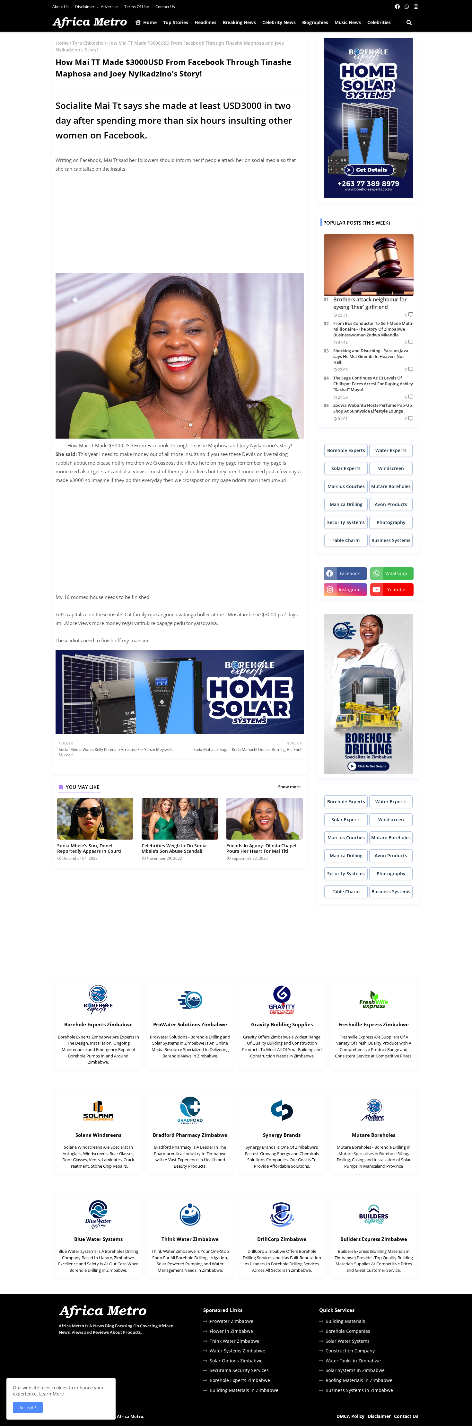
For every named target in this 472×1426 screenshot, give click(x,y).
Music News (348, 22)
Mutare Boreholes (391, 486)
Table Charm (346, 540)
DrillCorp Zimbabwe (281, 1239)
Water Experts (390, 450)
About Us (61, 6)
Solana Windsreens (98, 1135)
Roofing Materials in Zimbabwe (359, 1380)
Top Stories (175, 22)
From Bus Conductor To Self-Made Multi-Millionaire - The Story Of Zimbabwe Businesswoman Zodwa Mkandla (373, 329)
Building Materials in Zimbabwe (244, 1390)
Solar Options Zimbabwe (236, 1361)
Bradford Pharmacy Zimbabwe (190, 1135)
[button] (409, 22)
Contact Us (165, 6)
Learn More (51, 1394)
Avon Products (391, 504)
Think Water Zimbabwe (190, 1239)
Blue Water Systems (98, 1239)
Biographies (315, 22)
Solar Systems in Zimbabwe (355, 1370)
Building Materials (345, 1321)
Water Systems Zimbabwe (237, 1351)
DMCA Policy (350, 1416)
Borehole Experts (346, 450)
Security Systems (346, 522)
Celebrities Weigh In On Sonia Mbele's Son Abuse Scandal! (174, 848)
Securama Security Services (239, 1370)
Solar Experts (346, 468)
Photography (391, 522)
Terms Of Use (137, 6)
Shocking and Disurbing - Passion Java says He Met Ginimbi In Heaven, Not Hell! (370, 356)
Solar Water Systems (348, 1341)
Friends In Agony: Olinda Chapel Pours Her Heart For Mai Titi (261, 848)
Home (149, 22)
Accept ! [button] (27, 1407)
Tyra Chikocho (88, 43)
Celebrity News (279, 22)
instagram (350, 589)
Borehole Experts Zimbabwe (98, 1024)
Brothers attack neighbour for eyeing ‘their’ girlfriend (370, 303)
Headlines (205, 22)
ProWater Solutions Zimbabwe (190, 1024)
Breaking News (239, 22)
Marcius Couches (346, 486)
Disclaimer (85, 6)
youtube (396, 589)
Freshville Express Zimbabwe (373, 1024)
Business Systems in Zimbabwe (359, 1390)
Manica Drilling (346, 504)
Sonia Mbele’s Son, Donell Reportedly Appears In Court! (89, 848)
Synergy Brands (282, 1135)
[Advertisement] (180, 223)
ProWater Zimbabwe (231, 1321)
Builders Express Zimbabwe (373, 1239)
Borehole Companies (348, 1331)
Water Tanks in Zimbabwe (353, 1361)
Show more (289, 786)
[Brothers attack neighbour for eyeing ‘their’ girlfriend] (369, 265)
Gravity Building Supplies (282, 1024)
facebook (350, 573)
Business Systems (390, 540)
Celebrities (379, 22)
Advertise (110, 6)
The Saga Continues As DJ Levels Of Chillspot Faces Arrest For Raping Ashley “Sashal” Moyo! (373, 383)
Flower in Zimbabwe (231, 1331)
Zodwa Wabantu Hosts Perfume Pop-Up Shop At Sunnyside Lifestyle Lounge (372, 408)
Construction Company (350, 1351)
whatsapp (396, 573)
